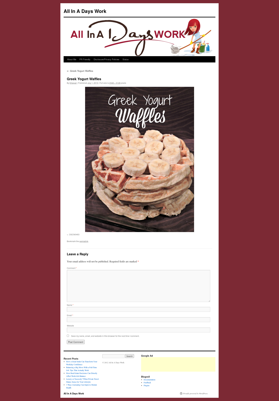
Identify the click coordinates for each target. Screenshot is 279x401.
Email (70, 315)
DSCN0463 (74, 234)
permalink (83, 241)
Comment (72, 268)
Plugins (147, 385)
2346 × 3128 (114, 82)
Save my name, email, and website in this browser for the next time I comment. (105, 336)
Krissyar (73, 82)
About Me (71, 59)
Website (70, 325)
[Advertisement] (200, 364)
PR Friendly (84, 59)
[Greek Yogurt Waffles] (139, 159)
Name (70, 305)
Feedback (147, 382)
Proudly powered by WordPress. (195, 393)
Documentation (149, 379)
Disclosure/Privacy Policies (106, 59)
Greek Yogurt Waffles (80, 70)
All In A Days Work (85, 10)
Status (126, 59)
